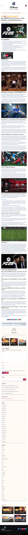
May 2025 (3, 420)
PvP (11, 16)
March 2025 (3, 424)
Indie (20, 341)
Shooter (12, 341)
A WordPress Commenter (5, 398)
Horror (6, 340)
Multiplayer (8, 16)
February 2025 (4, 426)
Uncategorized (4, 499)
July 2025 (3, 416)
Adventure (4, 339)
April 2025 (3, 422)
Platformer (3, 474)
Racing (3, 480)
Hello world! (11, 398)
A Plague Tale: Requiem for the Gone (7, 393)
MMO (2, 468)
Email (3, 365)
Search (25, 379)
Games (5, 16)
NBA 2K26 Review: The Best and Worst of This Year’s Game (10, 391)
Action (4, 338)
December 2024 (4, 430)
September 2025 (4, 412)
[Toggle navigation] (1, 5)
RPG (3, 341)
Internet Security (4, 466)
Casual (21, 340)
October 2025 (4, 410)
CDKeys (14, 7)
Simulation (14, 16)
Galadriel (5, 22)
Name (3, 362)
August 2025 (4, 414)
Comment (3, 351)
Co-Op (2, 16)
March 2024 (3, 441)
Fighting (12, 340)
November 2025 (4, 408)
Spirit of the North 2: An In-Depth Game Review (8, 389)
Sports (17, 16)
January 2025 (4, 428)
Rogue (3, 482)
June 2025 (3, 418)
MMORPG (3, 470)
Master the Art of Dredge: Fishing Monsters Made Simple (10, 385)
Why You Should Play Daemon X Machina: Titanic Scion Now (10, 387)
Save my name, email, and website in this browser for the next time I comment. (13, 370)
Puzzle (23, 341)
